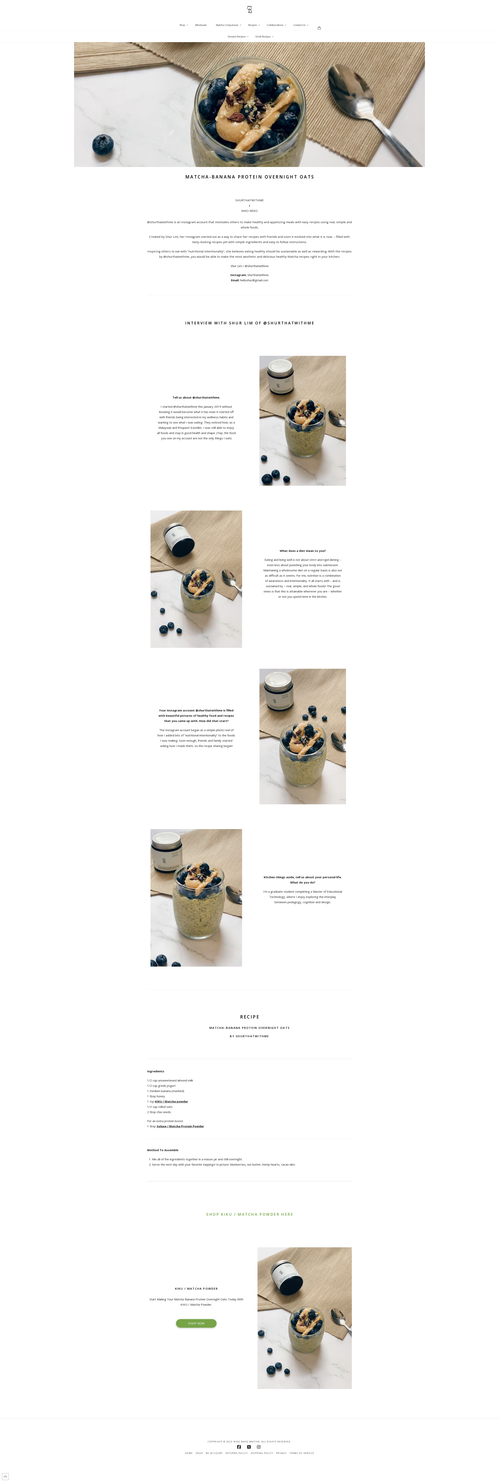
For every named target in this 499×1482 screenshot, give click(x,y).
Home (189, 1453)
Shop (199, 1453)
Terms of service (302, 1453)
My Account (214, 1453)
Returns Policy (237, 1453)
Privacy (281, 1453)
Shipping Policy (262, 1453)
